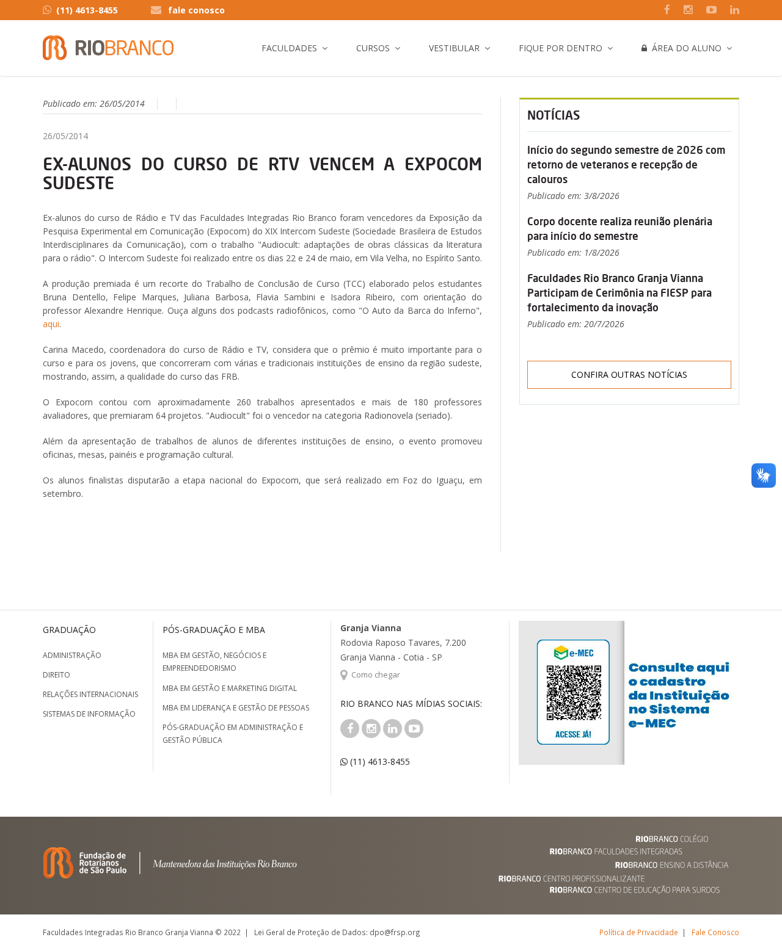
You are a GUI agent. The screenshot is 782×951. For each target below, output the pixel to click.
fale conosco (196, 10)
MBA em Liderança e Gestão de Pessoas (236, 708)
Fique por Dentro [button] (560, 48)
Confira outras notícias (629, 374)
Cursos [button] (373, 48)
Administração (72, 655)
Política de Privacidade (638, 932)
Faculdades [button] (289, 48)
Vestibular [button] (454, 48)
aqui (51, 324)
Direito (56, 675)
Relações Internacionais (90, 694)
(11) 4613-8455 (87, 10)
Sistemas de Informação (89, 714)
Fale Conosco (715, 932)
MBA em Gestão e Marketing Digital (230, 688)
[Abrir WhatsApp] (751, 920)
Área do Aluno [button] (684, 48)
